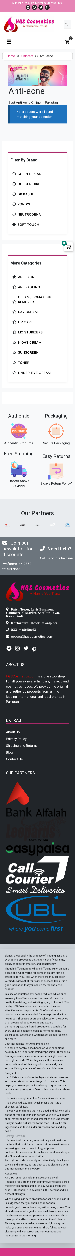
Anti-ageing (29, 287)
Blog (9, 752)
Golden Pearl (30, 174)
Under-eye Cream (34, 373)
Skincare (27, 56)
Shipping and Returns (22, 746)
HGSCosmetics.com (21, 676)
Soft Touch (28, 225)
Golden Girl (29, 184)
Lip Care (25, 322)
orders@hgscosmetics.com (32, 636)
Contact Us (14, 759)
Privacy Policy (16, 739)
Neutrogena (29, 214)
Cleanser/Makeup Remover (35, 299)
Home (11, 56)
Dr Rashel (27, 194)
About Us (13, 732)
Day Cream (28, 312)
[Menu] (9, 41)
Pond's (24, 204)
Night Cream (30, 342)
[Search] (66, 24)
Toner (23, 363)
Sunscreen (28, 352)
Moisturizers (30, 332)
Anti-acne (27, 277)
